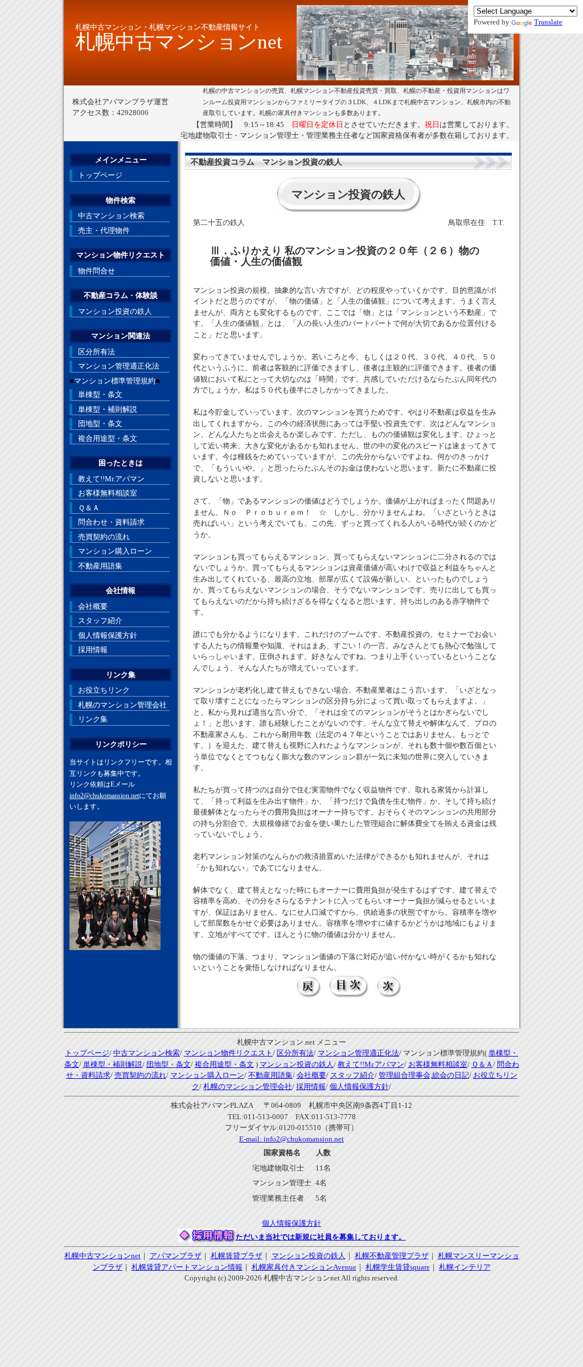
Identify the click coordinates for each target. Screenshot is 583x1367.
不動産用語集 (100, 566)
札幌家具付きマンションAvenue (304, 1267)
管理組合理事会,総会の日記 (424, 1075)
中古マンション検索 (111, 215)
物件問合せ (96, 271)
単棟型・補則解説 (107, 409)
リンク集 (93, 719)
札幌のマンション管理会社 (122, 705)
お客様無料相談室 (107, 493)
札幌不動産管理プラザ (392, 1255)
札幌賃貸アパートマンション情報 (187, 1267)
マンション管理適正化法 (118, 366)
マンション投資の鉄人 (115, 311)
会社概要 (93, 606)
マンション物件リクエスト (228, 1053)
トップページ (100, 175)
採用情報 (93, 649)
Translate (548, 22)
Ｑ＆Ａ (89, 508)
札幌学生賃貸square (398, 1267)
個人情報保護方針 (107, 635)
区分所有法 (96, 351)
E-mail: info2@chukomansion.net (291, 1139)
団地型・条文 (100, 423)
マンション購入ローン (115, 551)
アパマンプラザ (176, 1255)
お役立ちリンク (104, 690)
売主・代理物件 (104, 230)
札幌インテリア (465, 1267)
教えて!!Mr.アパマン (111, 478)
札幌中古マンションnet (102, 1255)
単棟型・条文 (100, 394)
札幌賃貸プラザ (236, 1255)
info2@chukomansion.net (104, 796)
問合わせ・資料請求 (111, 522)
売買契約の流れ (104, 537)
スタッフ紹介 (100, 620)
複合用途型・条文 (107, 438)
